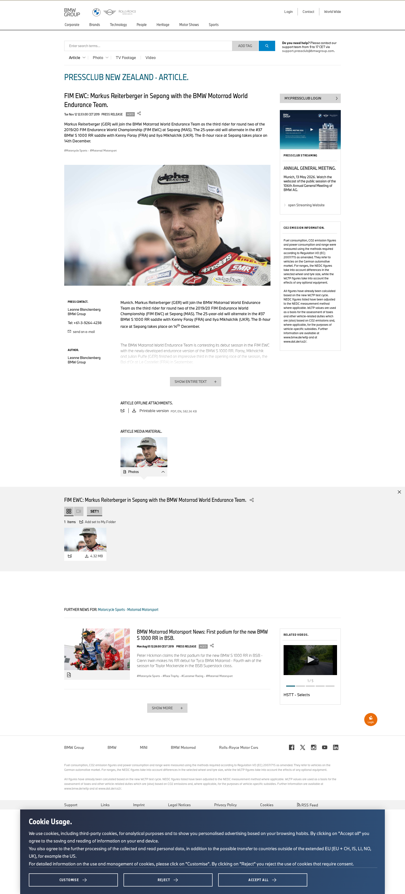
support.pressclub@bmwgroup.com (308, 51)
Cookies (267, 804)
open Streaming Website (306, 205)
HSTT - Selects (297, 694)
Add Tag (245, 46)
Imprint (139, 804)
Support (70, 804)
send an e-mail (83, 331)
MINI (143, 747)
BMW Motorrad (183, 747)
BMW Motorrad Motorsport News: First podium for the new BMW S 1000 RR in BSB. (202, 634)
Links (105, 804)
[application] (310, 660)
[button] (310, 659)
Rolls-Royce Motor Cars (238, 747)
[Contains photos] (69, 675)
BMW (112, 747)
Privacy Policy (225, 804)
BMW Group (74, 747)
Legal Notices (179, 804)
